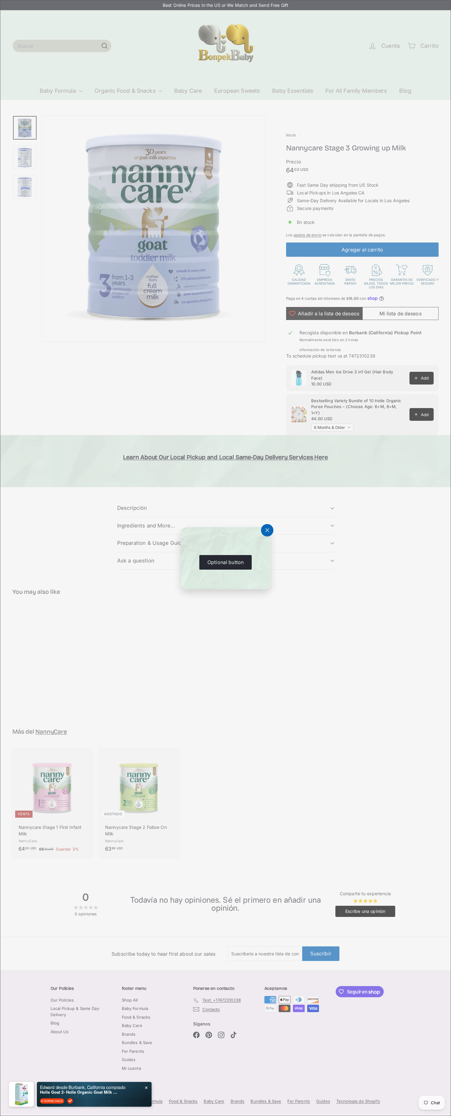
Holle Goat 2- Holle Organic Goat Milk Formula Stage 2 (78, 1092)
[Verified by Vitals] (70, 1101)
